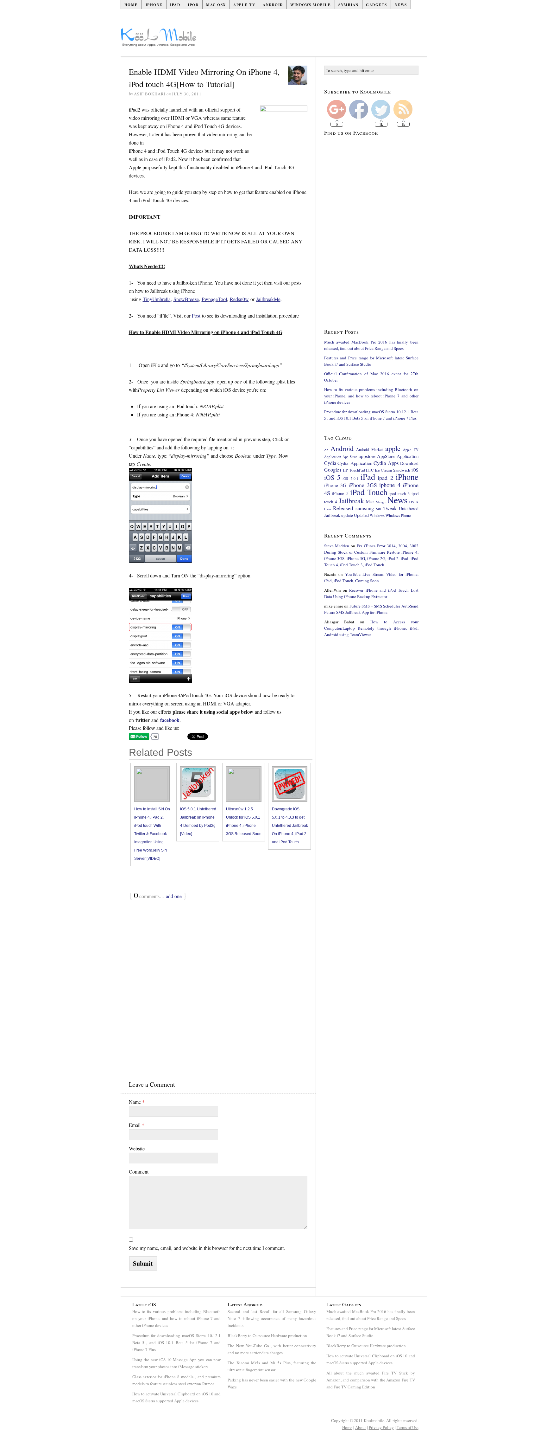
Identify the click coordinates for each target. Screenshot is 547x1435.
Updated (361, 515)
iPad (175, 4)
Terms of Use (407, 1427)
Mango (380, 501)
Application (332, 456)
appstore (367, 456)
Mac (370, 502)
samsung (364, 508)
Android (273, 4)
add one (174, 896)
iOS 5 (332, 477)
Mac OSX (216, 4)
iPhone (154, 4)
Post (196, 315)
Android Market (369, 449)
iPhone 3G (335, 485)
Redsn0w (239, 299)
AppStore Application (397, 456)
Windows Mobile (310, 4)
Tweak (390, 508)
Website (137, 1148)
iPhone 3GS (363, 485)
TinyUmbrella (157, 299)
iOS (415, 470)
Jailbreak (351, 500)
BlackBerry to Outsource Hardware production (267, 1335)
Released (343, 508)
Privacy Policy (381, 1427)
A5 (326, 449)
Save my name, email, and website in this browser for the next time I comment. (207, 1248)
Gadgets (376, 4)
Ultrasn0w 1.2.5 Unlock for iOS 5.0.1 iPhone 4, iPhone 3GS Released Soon (243, 821)
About (360, 1427)
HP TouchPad (354, 470)
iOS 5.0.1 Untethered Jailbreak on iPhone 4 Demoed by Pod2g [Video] (198, 821)
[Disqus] (218, 983)
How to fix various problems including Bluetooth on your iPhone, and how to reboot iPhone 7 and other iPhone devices (371, 396)
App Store (350, 456)
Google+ (333, 469)
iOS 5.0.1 (350, 478)
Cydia (330, 463)
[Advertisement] (312, 40)
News (401, 4)
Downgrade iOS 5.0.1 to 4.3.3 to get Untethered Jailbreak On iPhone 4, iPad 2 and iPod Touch (290, 825)
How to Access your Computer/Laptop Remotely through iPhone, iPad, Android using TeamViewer (371, 628)
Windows (377, 515)
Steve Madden (336, 546)
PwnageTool (214, 299)
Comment (138, 1171)
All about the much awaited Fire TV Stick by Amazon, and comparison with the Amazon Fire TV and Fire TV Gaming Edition (370, 1380)
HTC (370, 470)
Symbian (348, 4)
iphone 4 (389, 485)
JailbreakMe (268, 299)
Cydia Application (354, 463)
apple (392, 448)
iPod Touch (368, 491)
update (347, 515)
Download (409, 463)
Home (131, 4)
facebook (169, 720)
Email (136, 1125)
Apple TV (244, 4)
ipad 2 (385, 477)
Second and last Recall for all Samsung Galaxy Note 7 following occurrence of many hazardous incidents (272, 1318)
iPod (193, 4)
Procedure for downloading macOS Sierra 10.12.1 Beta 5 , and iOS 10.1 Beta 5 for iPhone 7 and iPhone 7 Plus (176, 1342)
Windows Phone (398, 515)
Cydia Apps (386, 463)
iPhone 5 (340, 493)
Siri (378, 508)
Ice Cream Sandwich (392, 470)
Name (137, 1101)
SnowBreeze (186, 299)
